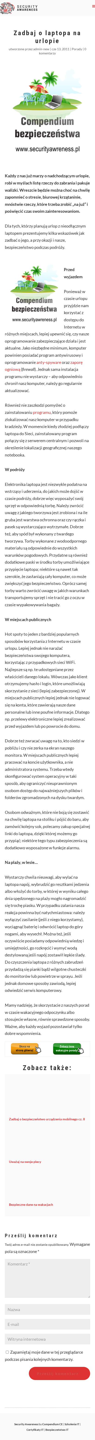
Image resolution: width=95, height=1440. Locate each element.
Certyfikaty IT (35, 1429)
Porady (77, 49)
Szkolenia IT (72, 1424)
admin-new (41, 49)
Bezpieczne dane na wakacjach (31, 1204)
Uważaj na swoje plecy (25, 1162)
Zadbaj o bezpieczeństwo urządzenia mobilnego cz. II (47, 1119)
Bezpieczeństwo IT (56, 1429)
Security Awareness (26, 1424)
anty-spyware (48, 362)
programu (42, 412)
